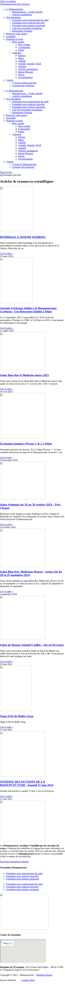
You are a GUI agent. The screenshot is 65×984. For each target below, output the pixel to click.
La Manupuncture (14, 9)
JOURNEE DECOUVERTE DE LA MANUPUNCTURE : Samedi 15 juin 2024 (26, 783)
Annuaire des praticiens (23, 85)
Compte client (28, 980)
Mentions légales (44, 975)
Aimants (22, 66)
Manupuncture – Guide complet (27, 12)
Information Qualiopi (22, 31)
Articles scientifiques (22, 14)
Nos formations (13, 17)
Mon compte (18, 42)
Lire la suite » (6, 253)
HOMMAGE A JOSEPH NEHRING (23, 237)
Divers (21, 74)
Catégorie (16, 53)
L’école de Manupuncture (24, 83)
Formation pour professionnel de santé (30, 20)
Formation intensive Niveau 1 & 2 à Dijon (26, 443)
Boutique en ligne (14, 39)
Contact (9, 80)
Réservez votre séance (16, 33)
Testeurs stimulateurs (28, 69)
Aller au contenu (8, 1)
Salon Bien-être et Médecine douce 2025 (24, 375)
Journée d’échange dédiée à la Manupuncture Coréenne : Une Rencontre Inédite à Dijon (28, 310)
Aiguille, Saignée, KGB (29, 63)
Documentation (25, 77)
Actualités (11, 36)
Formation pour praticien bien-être (28, 23)
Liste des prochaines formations (27, 28)
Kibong (21, 55)
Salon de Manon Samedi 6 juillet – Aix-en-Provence (32, 645)
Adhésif (22, 61)
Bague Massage (25, 72)
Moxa (21, 58)
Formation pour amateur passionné (28, 25)
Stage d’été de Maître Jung (16, 716)
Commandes (24, 47)
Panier (21, 50)
